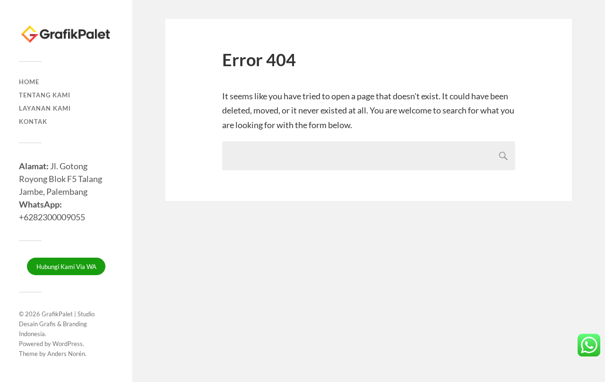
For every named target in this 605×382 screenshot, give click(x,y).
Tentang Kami (44, 95)
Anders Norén (66, 353)
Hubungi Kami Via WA (66, 266)
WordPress (67, 343)
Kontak (33, 121)
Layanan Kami (45, 108)
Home (29, 82)
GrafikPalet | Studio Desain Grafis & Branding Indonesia (57, 324)
